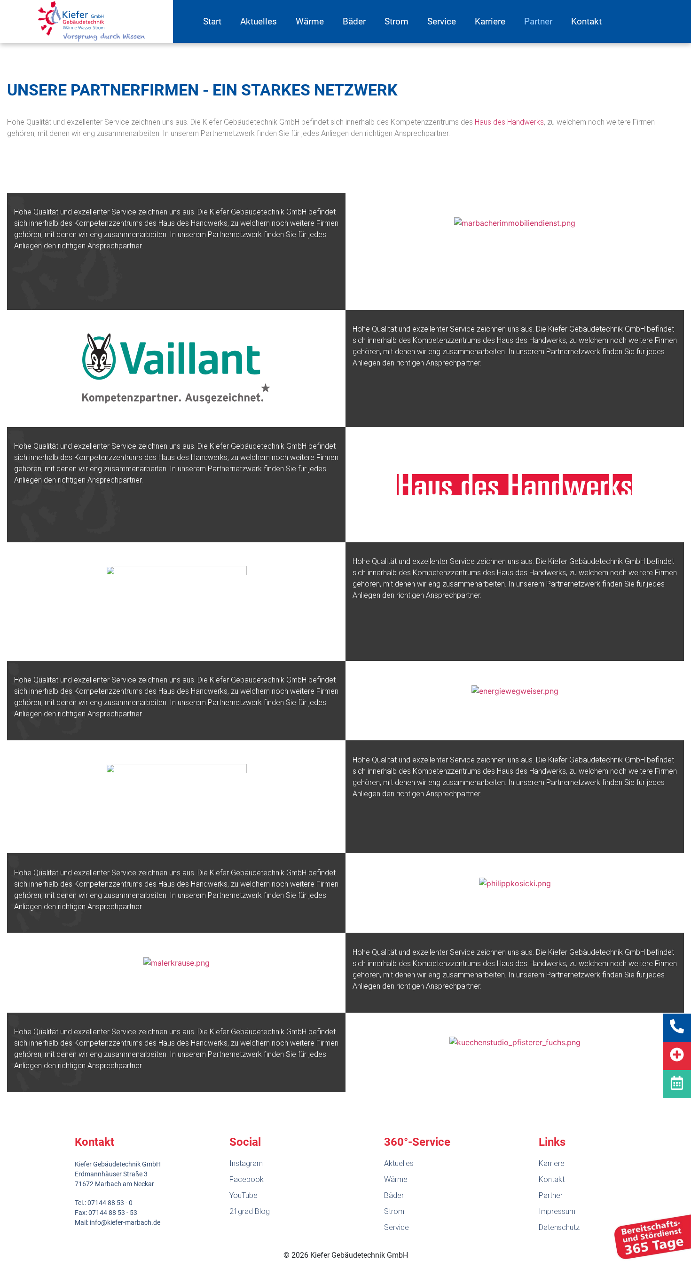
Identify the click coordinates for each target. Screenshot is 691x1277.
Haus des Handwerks (509, 122)
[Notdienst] (677, 1056)
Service (441, 21)
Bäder (354, 21)
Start (212, 21)
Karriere (490, 21)
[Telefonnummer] (677, 1028)
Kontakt (586, 21)
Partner (538, 21)
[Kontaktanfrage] (677, 1084)
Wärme (310, 21)
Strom (396, 21)
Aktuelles (258, 21)
